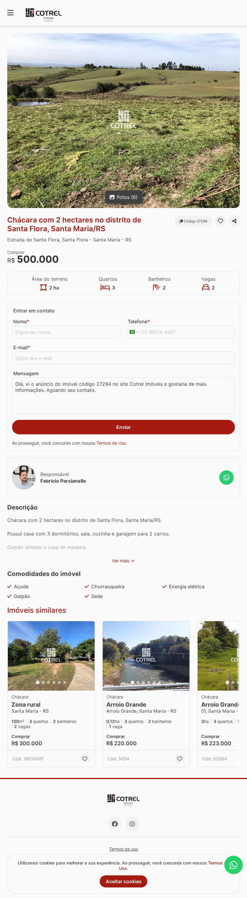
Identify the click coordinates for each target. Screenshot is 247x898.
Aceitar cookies (124, 881)
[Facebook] (115, 824)
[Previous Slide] (12, 120)
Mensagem (26, 373)
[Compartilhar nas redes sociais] (234, 221)
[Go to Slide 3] (48, 682)
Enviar (123, 427)
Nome (21, 321)
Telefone (139, 321)
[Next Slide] (235, 120)
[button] (123, 120)
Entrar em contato (34, 311)
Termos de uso (123, 849)
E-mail (21, 347)
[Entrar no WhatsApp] (226, 477)
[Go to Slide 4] (53, 682)
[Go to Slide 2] (43, 682)
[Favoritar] (220, 221)
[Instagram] (132, 824)
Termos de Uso (111, 443)
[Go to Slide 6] (64, 682)
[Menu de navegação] (10, 13)
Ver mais (121, 560)
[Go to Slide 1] (37, 682)
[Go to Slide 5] (59, 682)
